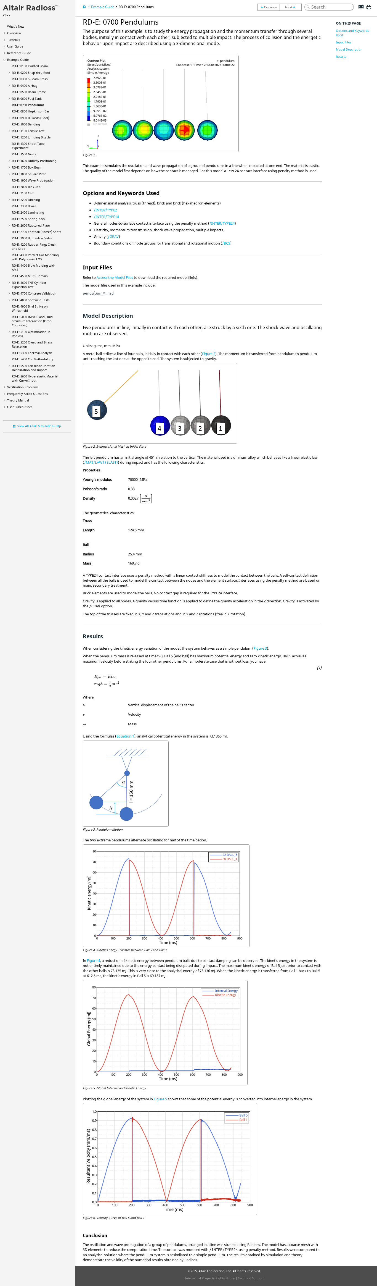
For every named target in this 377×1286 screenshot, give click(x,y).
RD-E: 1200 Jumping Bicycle (31, 137)
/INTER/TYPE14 (106, 216)
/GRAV (113, 236)
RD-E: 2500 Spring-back (28, 219)
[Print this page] (369, 9)
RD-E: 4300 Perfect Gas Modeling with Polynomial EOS (35, 257)
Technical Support (251, 1278)
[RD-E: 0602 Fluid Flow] (268, 7)
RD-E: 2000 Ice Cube (26, 187)
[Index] (359, 11)
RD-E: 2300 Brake (24, 206)
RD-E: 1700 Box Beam (27, 167)
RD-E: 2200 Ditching (26, 200)
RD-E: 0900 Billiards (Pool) (30, 118)
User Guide (15, 46)
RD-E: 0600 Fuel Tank (27, 98)
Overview (14, 33)
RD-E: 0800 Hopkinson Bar (30, 111)
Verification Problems (22, 387)
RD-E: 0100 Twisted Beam (30, 66)
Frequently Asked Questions (27, 394)
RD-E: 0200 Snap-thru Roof (31, 72)
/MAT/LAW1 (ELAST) (101, 462)
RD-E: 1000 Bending (26, 124)
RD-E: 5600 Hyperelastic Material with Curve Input (35, 378)
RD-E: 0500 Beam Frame (29, 92)
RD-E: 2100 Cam (23, 193)
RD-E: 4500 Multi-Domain (30, 276)
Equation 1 (125, 736)
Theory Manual (18, 400)
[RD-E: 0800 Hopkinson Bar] (292, 7)
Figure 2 (208, 353)
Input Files (343, 42)
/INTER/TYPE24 (222, 223)
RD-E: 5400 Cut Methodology (32, 359)
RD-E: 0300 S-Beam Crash (30, 79)
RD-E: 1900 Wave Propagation (33, 180)
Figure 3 (260, 648)
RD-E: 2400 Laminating (28, 212)
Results (341, 56)
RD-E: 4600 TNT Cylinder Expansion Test (29, 284)
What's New (15, 26)
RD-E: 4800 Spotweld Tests (30, 300)
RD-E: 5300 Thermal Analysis (32, 353)
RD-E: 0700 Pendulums (28, 105)
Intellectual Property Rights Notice (210, 1278)
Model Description (349, 49)
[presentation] (143, 480)
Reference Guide (19, 53)
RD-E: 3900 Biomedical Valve (32, 238)
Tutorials (13, 40)
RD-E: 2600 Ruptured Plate (31, 225)
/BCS (226, 243)
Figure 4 (93, 960)
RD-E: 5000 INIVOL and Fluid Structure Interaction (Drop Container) (32, 321)
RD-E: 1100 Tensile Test (28, 131)
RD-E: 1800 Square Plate (29, 174)
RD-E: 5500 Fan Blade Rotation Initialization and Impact (33, 368)
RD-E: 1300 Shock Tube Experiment (28, 145)
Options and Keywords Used (352, 32)
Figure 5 (160, 1098)
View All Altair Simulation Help (39, 426)
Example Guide (18, 59)
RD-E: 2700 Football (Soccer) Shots (36, 232)
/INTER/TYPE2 (105, 210)
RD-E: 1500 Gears (24, 154)
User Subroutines (19, 407)
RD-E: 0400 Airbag (25, 85)
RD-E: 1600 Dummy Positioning (34, 161)
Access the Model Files (115, 277)
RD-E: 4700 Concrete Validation (34, 293)
